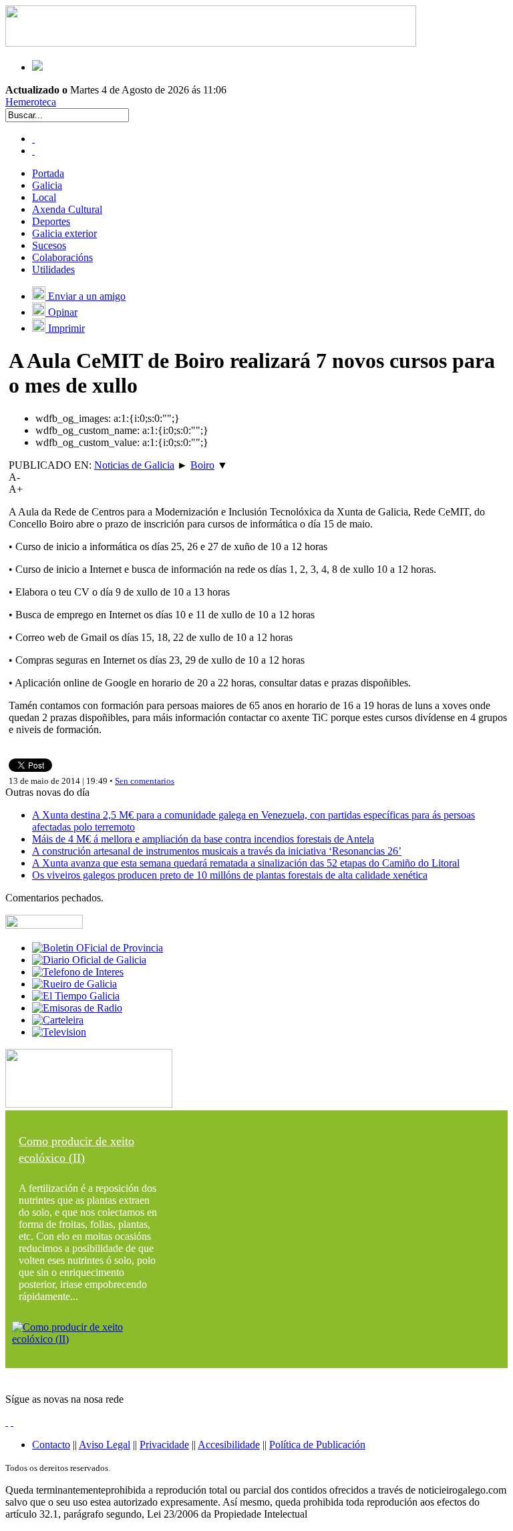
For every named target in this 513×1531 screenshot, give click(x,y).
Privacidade (164, 1444)
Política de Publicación (317, 1444)
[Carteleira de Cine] (57, 1020)
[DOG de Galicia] (89, 959)
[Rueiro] (74, 984)
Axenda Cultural (67, 209)
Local (44, 197)
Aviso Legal (104, 1444)
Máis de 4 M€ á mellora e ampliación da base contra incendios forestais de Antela (203, 839)
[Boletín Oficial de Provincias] (97, 947)
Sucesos (49, 245)
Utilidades (53, 269)
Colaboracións (62, 257)
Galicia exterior (64, 233)
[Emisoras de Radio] (77, 1008)
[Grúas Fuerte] (210, 43)
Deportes (51, 221)
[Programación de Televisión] (59, 1032)
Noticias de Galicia (134, 465)
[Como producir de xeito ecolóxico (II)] (89, 1339)
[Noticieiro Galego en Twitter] (33, 150)
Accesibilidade (229, 1444)
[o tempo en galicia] (76, 996)
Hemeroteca (30, 101)
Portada (48, 173)
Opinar (61, 312)
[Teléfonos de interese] (78, 971)
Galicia (47, 185)
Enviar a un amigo (85, 296)
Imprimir (65, 328)
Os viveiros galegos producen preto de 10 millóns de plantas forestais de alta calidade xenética (230, 875)
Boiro (202, 465)
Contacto (51, 1444)
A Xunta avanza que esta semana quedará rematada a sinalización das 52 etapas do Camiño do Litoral (246, 863)
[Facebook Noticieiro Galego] (33, 138)
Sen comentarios (144, 781)
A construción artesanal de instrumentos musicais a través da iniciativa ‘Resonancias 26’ (216, 851)
